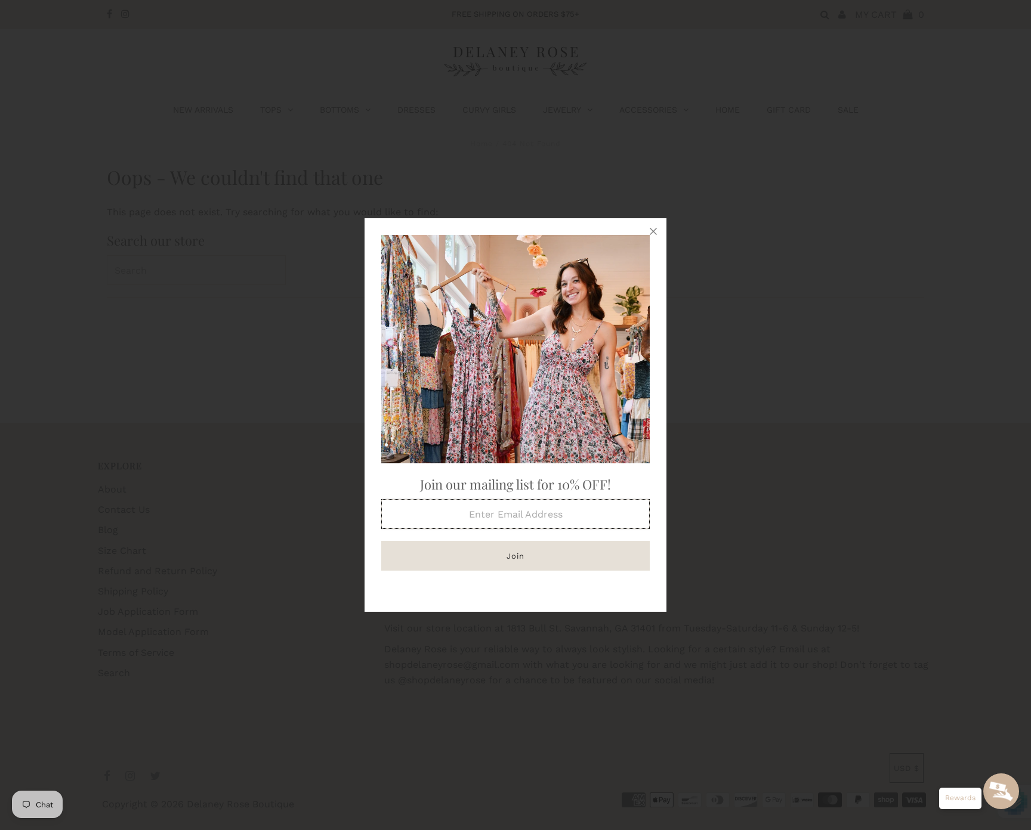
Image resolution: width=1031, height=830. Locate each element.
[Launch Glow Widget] (1001, 791)
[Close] (653, 231)
